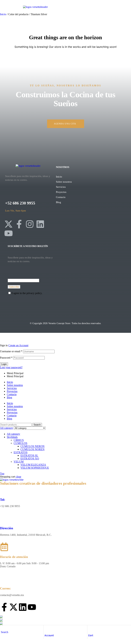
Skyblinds (12, 437)
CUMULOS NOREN (32, 449)
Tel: (2, 499)
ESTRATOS (20, 452)
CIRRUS (19, 440)
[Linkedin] (40, 224)
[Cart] (90, 628)
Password (6, 357)
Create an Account (18, 345)
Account (49, 635)
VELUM (19, 461)
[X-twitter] (8, 224)
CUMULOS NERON (32, 446)
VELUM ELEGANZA (33, 464)
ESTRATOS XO (29, 458)
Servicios (61, 187)
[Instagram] (29, 224)
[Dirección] (4, 518)
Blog (58, 202)
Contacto (61, 197)
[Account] (46, 628)
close (18, 476)
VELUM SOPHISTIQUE (34, 467)
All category (13, 433)
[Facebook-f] (19, 224)
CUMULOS (20, 443)
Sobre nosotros (64, 181)
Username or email (11, 351)
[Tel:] (4, 489)
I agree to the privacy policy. (27, 293)
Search (37, 424)
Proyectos (61, 192)
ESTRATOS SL (29, 455)
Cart (90, 635)
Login (4, 364)
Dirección (6, 528)
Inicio (3, 14)
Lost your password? (11, 367)
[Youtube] (8, 233)
